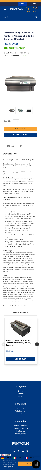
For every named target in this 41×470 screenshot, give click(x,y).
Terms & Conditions (20, 425)
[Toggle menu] (5, 9)
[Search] (36, 17)
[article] (20, 343)
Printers (20, 396)
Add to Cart (20, 359)
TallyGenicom (20, 411)
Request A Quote (20, 135)
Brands (20, 391)
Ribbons (20, 394)
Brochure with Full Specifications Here (15, 306)
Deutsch (8, 458)
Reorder (22, 4)
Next (37, 344)
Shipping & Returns (20, 428)
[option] (6, 458)
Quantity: (7, 121)
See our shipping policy (14, 48)
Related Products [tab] (20, 312)
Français (31, 458)
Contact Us (20, 431)
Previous (3, 344)
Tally (20, 414)
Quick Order (32, 4)
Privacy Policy (8, 466)
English (7, 455)
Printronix (20, 408)
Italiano (19, 458)
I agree (28, 463)
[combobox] (5, 455)
